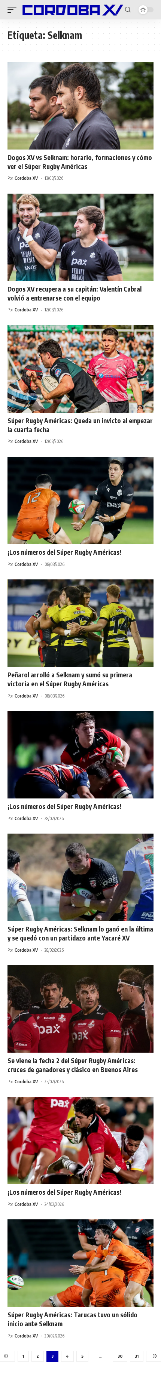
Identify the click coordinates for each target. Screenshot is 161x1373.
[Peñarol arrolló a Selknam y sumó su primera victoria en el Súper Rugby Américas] (80, 623)
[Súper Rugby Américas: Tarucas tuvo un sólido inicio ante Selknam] (80, 1263)
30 (120, 1356)
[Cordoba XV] (71, 10)
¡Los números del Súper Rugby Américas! (64, 552)
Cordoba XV (26, 178)
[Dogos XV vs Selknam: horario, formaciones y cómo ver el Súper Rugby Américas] (80, 106)
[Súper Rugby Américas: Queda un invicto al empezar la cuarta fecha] (80, 369)
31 (137, 1356)
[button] (13, 10)
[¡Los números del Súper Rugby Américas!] (80, 500)
